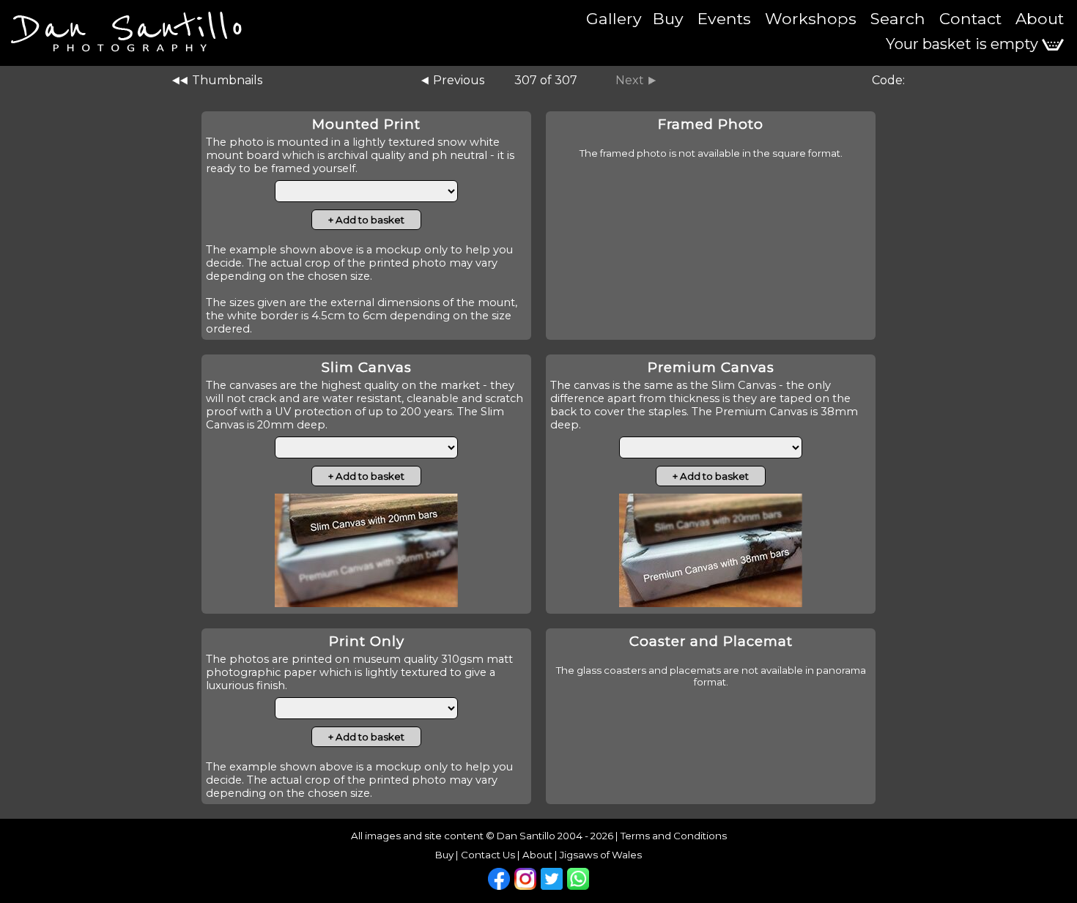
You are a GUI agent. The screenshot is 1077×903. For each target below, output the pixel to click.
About (1039, 18)
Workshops (810, 18)
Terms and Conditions (674, 835)
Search (897, 18)
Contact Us (488, 855)
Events (724, 18)
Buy (668, 18)
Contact (970, 18)
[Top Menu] (124, 22)
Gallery (614, 18)
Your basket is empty (964, 44)
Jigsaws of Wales (601, 855)
